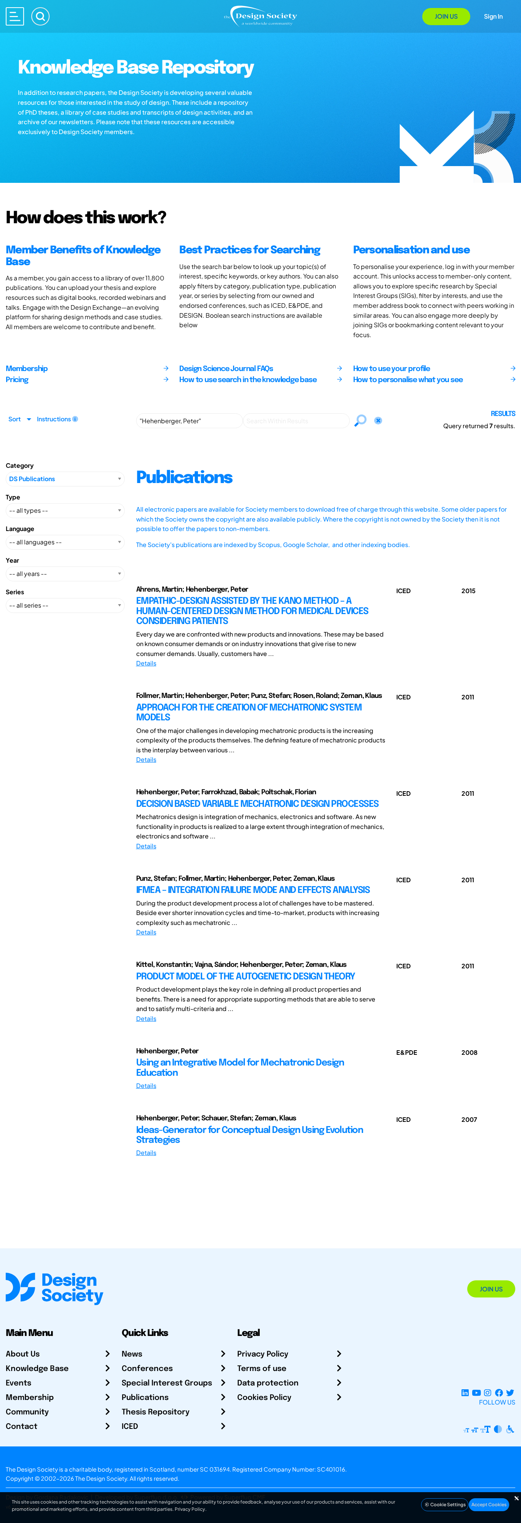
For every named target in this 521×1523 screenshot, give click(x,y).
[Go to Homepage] (260, 16)
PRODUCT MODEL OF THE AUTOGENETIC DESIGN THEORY (245, 977)
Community (27, 1412)
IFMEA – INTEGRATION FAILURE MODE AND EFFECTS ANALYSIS (253, 890)
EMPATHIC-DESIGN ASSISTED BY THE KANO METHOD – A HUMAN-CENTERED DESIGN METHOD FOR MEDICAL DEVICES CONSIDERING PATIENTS (252, 611)
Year (12, 560)
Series (15, 592)
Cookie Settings (447, 1504)
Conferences (147, 1369)
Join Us (446, 16)
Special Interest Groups (167, 1383)
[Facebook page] (499, 1393)
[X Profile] (510, 1393)
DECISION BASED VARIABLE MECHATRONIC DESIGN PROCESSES (257, 804)
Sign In (493, 16)
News (132, 1354)
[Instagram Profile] (487, 1393)
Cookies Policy (264, 1398)
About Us (23, 1354)
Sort (14, 419)
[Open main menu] (15, 16)
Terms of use (261, 1369)
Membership (30, 1398)
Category (20, 465)
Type (13, 497)
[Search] (40, 16)
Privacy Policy (262, 1354)
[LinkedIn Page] (465, 1393)
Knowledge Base (37, 1369)
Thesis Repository (156, 1412)
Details (146, 663)
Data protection (268, 1383)
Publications (145, 1398)
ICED (130, 1427)
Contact (21, 1427)
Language (20, 529)
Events (18, 1383)
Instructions (54, 419)
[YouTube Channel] (476, 1393)
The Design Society (101, 1478)
